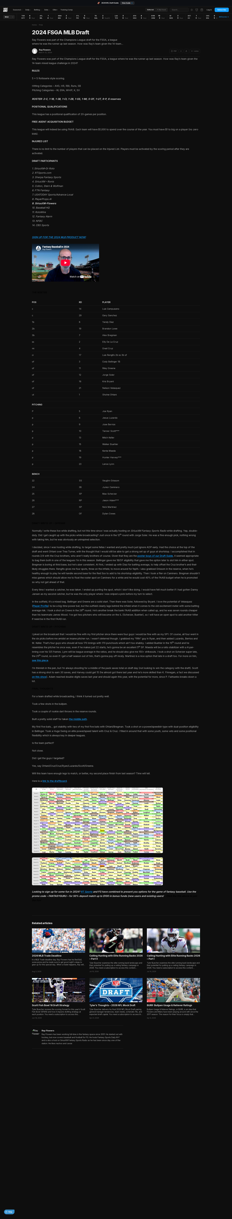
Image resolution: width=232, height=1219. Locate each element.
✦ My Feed (161, 10)
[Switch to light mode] (191, 10)
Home (34, 25)
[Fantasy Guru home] (5, 10)
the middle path (78, 719)
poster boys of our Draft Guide (155, 555)
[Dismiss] (39, 1208)
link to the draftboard (54, 781)
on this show (39, 676)
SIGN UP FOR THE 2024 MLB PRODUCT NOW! (59, 237)
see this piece (40, 660)
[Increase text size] (186, 51)
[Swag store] (197, 10)
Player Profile (40, 606)
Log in (209, 10)
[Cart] (202, 10)
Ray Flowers (45, 50)
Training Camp (66, 10)
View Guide (127, 3)
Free (41, 25)
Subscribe (221, 10)
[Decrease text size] (181, 51)
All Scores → (224, 17)
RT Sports (86, 891)
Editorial (150, 10)
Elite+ (55, 10)
